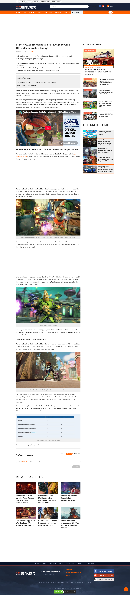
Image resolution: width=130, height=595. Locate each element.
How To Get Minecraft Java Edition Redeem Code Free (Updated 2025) (105, 104)
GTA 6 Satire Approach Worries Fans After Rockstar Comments (25, 523)
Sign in (111, 6)
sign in (24, 461)
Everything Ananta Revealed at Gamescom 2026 (69, 498)
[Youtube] (103, 6)
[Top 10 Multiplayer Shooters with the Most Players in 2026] (90, 160)
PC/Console (77, 12)
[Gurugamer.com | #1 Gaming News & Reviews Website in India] (26, 7)
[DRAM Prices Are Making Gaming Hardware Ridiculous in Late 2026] (48, 488)
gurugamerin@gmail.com (49, 574)
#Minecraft (22, 1)
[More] (85, 12)
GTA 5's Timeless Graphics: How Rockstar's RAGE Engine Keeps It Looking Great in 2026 (105, 168)
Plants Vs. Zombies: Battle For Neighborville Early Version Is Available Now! (39, 68)
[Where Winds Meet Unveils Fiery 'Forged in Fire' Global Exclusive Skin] (26, 488)
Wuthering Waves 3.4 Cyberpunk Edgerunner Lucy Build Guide (105, 150)
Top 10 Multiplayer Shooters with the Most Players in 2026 (105, 159)
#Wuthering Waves (45, 1)
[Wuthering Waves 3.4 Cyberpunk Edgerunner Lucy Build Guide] (90, 151)
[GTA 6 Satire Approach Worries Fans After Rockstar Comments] (26, 513)
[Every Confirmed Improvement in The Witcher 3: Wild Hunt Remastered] (70, 513)
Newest (69, 454)
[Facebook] (100, 6)
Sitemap (68, 575)
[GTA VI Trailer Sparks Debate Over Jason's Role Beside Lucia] (48, 513)
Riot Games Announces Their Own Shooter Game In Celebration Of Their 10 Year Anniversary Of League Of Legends (48, 64)
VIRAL (40, 12)
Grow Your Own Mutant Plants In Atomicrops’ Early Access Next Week (38, 70)
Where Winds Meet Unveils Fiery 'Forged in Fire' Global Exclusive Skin (25, 499)
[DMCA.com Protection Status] (65, 593)
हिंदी (111, 12)
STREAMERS (48, 12)
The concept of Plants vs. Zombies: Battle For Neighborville (36, 83)
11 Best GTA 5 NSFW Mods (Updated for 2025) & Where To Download (106, 92)
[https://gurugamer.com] (25, 573)
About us (69, 569)
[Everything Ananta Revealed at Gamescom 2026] (70, 488)
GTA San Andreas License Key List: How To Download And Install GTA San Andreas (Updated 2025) (106, 81)
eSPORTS (32, 12)
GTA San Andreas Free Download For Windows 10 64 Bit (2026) (98, 71)
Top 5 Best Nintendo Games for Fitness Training (104, 132)
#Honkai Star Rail (56, 1)
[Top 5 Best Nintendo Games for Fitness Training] (90, 134)
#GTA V (29, 1)
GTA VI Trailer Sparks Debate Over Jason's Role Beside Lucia (47, 523)
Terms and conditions (73, 572)
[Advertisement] (48, 28)
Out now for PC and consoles (27, 85)
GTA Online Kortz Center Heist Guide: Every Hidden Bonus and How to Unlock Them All (104, 142)
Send (76, 467)
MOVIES (67, 12)
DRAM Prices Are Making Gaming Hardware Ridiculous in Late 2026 (47, 499)
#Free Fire (35, 1)
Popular (77, 454)
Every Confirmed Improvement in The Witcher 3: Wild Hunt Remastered (70, 524)
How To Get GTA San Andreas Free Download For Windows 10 (106, 114)
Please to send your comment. (30, 461)
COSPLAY (58, 12)
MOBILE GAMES (21, 12)
